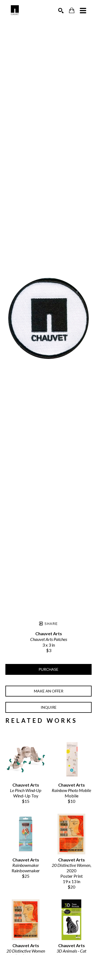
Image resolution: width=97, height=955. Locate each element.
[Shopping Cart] (71, 10)
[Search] (61, 10)
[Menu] (83, 10)
